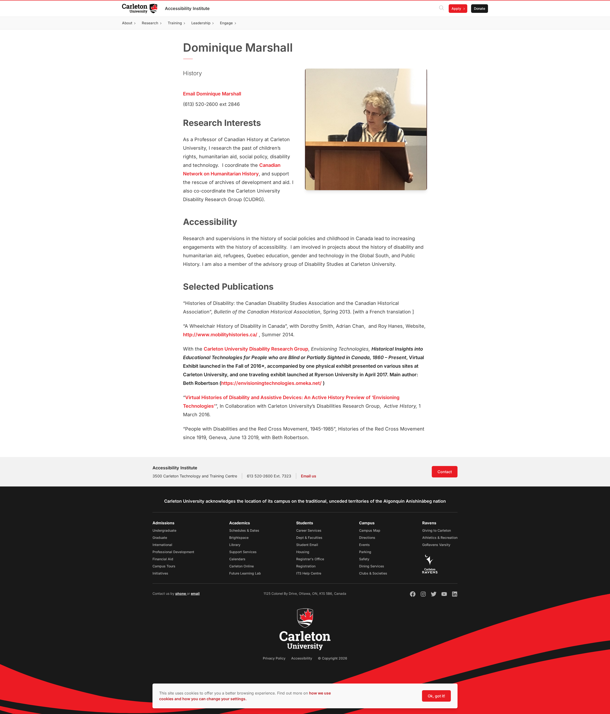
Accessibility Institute (187, 8)
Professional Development (173, 552)
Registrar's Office (310, 559)
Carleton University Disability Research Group (256, 349)
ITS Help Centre (308, 573)
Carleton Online (241, 566)
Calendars (237, 559)
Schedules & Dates (244, 530)
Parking (365, 552)
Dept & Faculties (309, 538)
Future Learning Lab (245, 573)
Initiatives (160, 573)
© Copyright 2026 (332, 658)
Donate (479, 8)
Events (364, 545)
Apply (456, 8)
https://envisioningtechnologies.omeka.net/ (271, 383)
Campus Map (369, 530)
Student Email (307, 545)
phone (181, 593)
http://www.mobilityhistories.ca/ (220, 334)
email (195, 593)
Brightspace (239, 538)
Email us (308, 476)
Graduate (159, 538)
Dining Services (371, 566)
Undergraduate (164, 530)
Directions (367, 538)
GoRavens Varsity (436, 545)
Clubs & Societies (373, 573)
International (162, 545)
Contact (444, 471)
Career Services (308, 530)
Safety (364, 559)
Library (234, 545)
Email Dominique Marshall (212, 94)
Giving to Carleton (436, 530)
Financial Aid (162, 559)
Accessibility (301, 658)
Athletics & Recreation (440, 538)
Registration (305, 566)
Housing (302, 552)
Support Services (243, 552)
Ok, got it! (436, 696)
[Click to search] (441, 8)
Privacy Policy (274, 658)
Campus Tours (163, 566)
